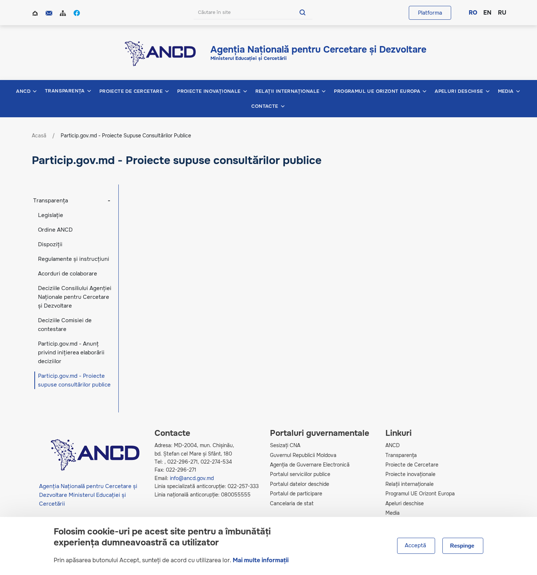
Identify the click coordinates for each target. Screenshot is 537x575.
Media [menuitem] (506, 91)
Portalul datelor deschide (299, 484)
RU (501, 12)
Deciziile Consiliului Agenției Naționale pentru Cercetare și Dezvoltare (74, 297)
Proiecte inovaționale (410, 474)
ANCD (392, 445)
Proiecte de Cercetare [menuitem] (131, 91)
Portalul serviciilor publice (300, 474)
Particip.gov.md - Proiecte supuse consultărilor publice (74, 380)
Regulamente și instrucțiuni (73, 259)
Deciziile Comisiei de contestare (65, 325)
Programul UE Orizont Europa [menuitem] (377, 91)
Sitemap (64, 12)
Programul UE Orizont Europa (420, 493)
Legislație (50, 215)
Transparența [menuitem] (65, 91)
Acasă (36, 12)
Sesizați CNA (285, 445)
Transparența (50, 200)
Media (392, 513)
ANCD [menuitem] (23, 91)
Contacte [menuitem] (264, 106)
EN (487, 12)
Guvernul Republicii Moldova (303, 455)
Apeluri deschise (404, 503)
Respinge (462, 546)
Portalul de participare (296, 493)
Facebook (77, 12)
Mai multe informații (261, 560)
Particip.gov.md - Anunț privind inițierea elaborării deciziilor (71, 352)
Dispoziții (50, 244)
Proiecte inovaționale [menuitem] (208, 91)
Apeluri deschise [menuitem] (459, 91)
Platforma (430, 12)
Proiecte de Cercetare (411, 464)
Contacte (50, 12)
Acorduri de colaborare (67, 273)
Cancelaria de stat (291, 503)
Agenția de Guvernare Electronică (310, 464)
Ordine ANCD (55, 229)
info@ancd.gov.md (192, 478)
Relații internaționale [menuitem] (287, 91)
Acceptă (415, 545)
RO (472, 12)
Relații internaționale (409, 484)
